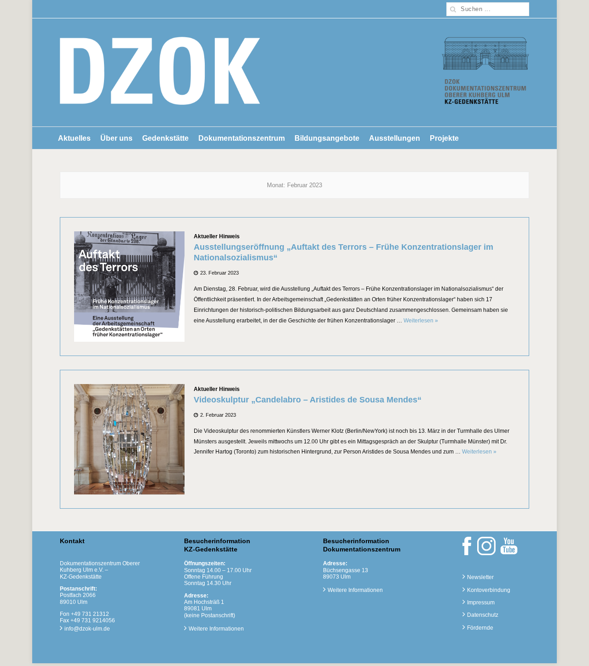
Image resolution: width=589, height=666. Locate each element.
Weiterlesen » (421, 320)
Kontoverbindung (488, 590)
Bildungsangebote (326, 138)
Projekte (444, 138)
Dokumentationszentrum (241, 138)
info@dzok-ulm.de (87, 629)
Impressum (481, 602)
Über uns (116, 138)
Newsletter (480, 577)
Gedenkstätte (165, 138)
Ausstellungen (394, 138)
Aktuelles (74, 138)
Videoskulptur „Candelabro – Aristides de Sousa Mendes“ (308, 399)
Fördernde (480, 628)
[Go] (453, 9)
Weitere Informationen (216, 629)
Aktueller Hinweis (217, 236)
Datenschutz (482, 615)
